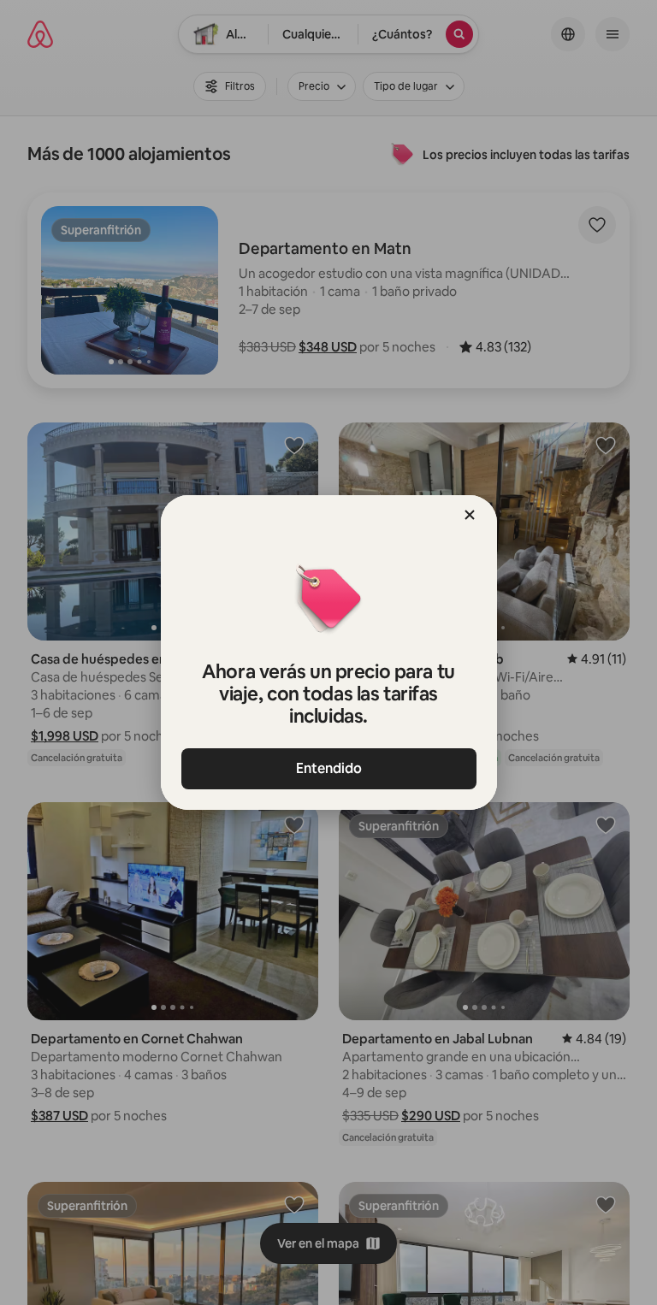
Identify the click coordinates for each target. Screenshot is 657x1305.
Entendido (329, 768)
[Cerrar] (469, 515)
